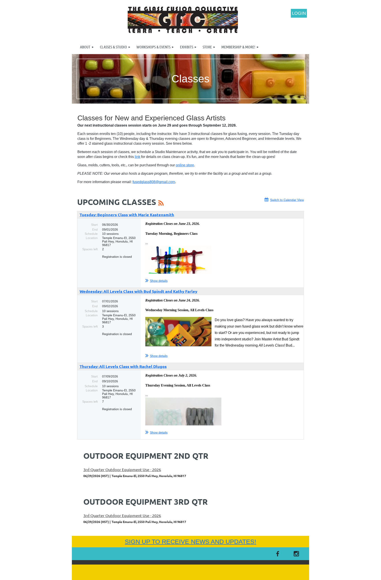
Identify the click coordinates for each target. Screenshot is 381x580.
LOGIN (299, 13)
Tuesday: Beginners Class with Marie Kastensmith (127, 214)
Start (94, 224)
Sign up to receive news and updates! (190, 541)
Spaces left (90, 249)
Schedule (91, 233)
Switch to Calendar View (287, 200)
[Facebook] (278, 554)
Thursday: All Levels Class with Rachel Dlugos (123, 366)
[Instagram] (296, 554)
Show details (159, 280)
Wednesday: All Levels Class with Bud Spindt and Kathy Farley (138, 291)
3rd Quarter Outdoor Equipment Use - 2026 (122, 469)
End (95, 229)
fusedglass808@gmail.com (154, 182)
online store (185, 165)
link (137, 157)
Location (92, 238)
